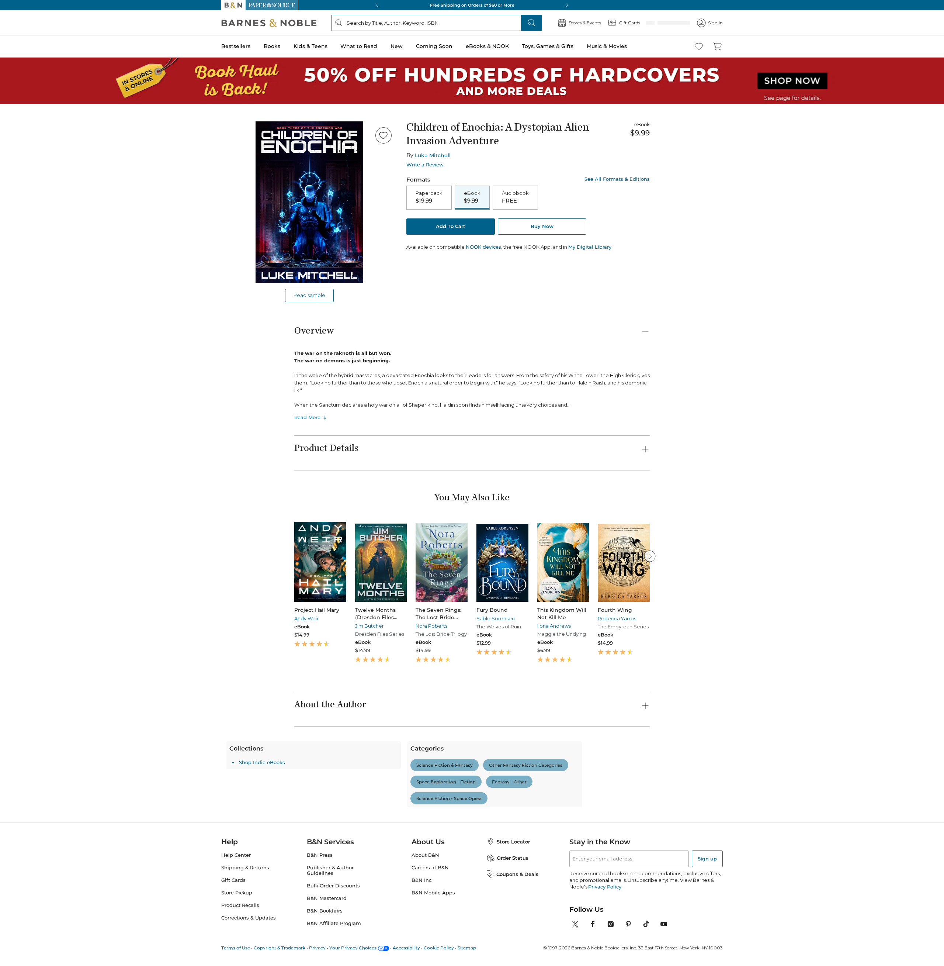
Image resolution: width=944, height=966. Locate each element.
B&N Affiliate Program (334, 923)
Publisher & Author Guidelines (330, 870)
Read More (307, 417)
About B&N (425, 855)
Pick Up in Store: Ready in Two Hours (472, 5)
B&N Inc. (422, 880)
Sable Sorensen (495, 618)
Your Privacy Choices (352, 948)
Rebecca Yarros (617, 618)
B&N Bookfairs (325, 911)
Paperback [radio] (429, 197)
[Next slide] (650, 556)
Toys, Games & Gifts (547, 46)
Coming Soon (434, 46)
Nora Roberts (431, 626)
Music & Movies (607, 46)
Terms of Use (235, 948)
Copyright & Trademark (279, 948)
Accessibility (406, 948)
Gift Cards (233, 880)
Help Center (236, 855)
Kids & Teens (310, 46)
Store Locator (513, 842)
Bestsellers (235, 46)
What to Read (358, 46)
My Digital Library (589, 248)
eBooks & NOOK (487, 46)
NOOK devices (483, 248)
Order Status (512, 858)
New (397, 46)
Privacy (317, 948)
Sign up (707, 859)
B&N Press (320, 855)
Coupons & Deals (517, 874)
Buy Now (542, 227)
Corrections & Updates (248, 918)
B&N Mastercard (327, 898)
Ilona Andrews (554, 626)
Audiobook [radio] (515, 197)
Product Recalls (240, 905)
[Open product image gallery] (309, 202)
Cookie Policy (439, 948)
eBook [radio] (472, 197)
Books (272, 46)
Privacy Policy (604, 887)
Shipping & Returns (245, 867)
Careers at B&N (430, 867)
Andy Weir (306, 618)
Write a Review (425, 165)
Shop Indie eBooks (330, 762)
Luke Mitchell (433, 155)
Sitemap (467, 948)
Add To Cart (450, 227)
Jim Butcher (369, 626)
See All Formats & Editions (617, 179)
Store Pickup (236, 893)
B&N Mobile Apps (433, 893)
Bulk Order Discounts (333, 886)
